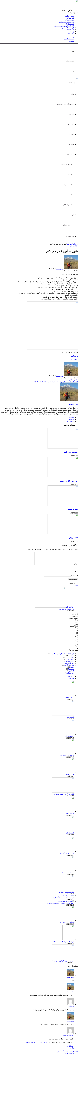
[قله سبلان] (63, 715)
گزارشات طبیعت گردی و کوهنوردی (62, 653)
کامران (71, 1006)
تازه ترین (71, 676)
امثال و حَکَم (66, 184)
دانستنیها (71, 124)
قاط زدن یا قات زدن (67, 922)
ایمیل (76, 571)
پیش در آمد (70, 673)
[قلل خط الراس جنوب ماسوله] (63, 792)
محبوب (71, 678)
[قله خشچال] (63, 831)
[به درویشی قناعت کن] (63, 870)
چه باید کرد (66, 225)
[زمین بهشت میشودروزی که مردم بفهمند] (66, 901)
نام (77, 568)
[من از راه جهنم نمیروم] (63, 476)
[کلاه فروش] (63, 533)
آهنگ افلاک (70, 33)
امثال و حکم (71, 244)
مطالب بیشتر (73, 359)
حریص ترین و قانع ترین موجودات (63, 961)
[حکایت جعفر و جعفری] (63, 890)
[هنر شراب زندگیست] (63, 851)
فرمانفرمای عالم (68, 27)
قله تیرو (71, 31)
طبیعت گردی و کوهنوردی (65, 104)
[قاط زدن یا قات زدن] (63, 920)
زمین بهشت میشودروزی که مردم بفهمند (60, 903)
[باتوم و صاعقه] (63, 695)
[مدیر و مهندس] (63, 505)
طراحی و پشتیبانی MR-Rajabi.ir (36, 1042)
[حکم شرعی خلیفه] (63, 448)
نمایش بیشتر (74, 379)
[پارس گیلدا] (73, 82)
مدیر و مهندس (72, 509)
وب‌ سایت (74, 575)
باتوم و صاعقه (69, 16)
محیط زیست (65, 164)
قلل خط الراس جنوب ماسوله (64, 26)
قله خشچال (70, 29)
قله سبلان (70, 18)
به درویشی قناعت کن (66, 609)
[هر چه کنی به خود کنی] (63, 753)
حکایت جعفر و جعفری (66, 892)
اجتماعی (67, 194)
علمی (68, 174)
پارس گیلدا (74, 356)
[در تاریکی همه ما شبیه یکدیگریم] (66, 895)
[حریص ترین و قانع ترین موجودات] (63, 959)
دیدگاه (75, 564)
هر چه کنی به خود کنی (66, 22)
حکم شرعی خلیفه (70, 452)
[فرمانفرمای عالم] (63, 811)
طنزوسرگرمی (69, 114)
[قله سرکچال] (63, 773)
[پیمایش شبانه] (63, 734)
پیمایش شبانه (69, 20)
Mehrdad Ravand (68, 1035)
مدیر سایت (59, 269)
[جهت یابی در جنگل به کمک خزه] (68, 940)
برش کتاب (66, 205)
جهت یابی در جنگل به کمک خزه (63, 941)
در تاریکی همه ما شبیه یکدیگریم (63, 897)
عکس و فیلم (69, 134)
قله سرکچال (70, 24)
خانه (72, 94)
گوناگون (71, 144)
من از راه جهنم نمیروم (69, 480)
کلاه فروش (73, 538)
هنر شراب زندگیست (67, 853)
